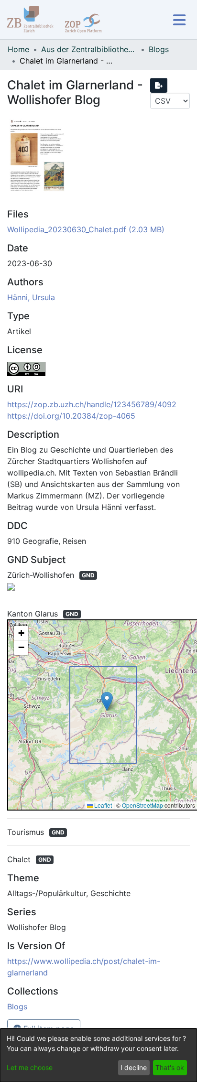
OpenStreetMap (142, 805)
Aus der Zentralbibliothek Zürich (89, 49)
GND (88, 575)
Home (18, 49)
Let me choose (30, 1067)
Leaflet (102, 805)
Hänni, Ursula (31, 297)
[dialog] (98, 1055)
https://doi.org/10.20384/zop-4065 (71, 416)
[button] (107, 701)
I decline (133, 1067)
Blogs (159, 49)
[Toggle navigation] (179, 19)
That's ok (169, 1067)
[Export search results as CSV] (158, 85)
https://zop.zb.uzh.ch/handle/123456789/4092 (91, 404)
